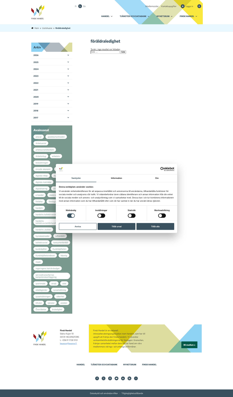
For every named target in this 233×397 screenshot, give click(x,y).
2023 (35, 76)
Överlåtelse (41, 309)
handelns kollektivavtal (46, 214)
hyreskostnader (42, 236)
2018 (35, 110)
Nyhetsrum (163, 16)
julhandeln (60, 236)
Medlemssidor (152, 6)
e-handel (40, 195)
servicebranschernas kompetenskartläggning (46, 276)
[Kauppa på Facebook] (97, 379)
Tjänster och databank (133, 16)
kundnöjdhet (41, 249)
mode (38, 262)
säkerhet (60, 296)
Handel (105, 16)
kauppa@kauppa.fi (68, 343)
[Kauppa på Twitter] (103, 379)
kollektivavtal (41, 242)
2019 (35, 103)
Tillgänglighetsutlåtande (132, 393)
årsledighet (57, 309)
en (84, 6)
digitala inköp (42, 175)
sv (80, 6)
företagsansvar (55, 201)
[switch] (101, 215)
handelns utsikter (43, 229)
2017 (35, 117)
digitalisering (41, 188)
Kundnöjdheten (59, 249)
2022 (35, 83)
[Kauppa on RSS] (129, 379)
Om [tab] (157, 178)
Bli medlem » (189, 345)
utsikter (64, 303)
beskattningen (42, 162)
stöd (64, 283)
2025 (35, 62)
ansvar (39, 137)
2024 (36, 69)
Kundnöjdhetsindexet (45, 255)
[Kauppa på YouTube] (116, 379)
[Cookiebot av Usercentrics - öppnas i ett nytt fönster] (162, 169)
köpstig (64, 255)
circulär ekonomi (43, 169)
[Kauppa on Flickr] (136, 379)
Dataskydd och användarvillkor (104, 393)
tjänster (51, 303)
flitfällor (39, 201)
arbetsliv (56, 156)
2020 (36, 97)
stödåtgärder (41, 290)
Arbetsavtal (41, 143)
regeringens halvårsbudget (48, 268)
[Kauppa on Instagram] (110, 379)
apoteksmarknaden (56, 137)
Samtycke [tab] (76, 178)
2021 (35, 90)
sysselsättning (59, 290)
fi (76, 6)
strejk (53, 283)
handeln (39, 208)
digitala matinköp (43, 182)
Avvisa (78, 226)
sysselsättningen (43, 296)
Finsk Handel (187, 16)
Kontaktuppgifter (169, 6)
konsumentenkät (60, 242)
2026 (35, 55)
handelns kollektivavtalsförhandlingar (48, 222)
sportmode (40, 283)
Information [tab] (116, 178)
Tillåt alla (155, 226)
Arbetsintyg (41, 156)
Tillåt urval (116, 226)
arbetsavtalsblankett (45, 149)
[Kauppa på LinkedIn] (123, 379)
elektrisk (53, 195)
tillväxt (39, 303)
